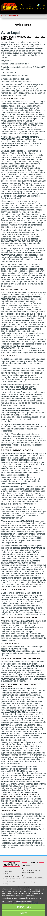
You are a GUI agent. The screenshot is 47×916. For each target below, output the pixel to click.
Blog (6, 884)
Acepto (23, 913)
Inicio (6, 869)
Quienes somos (10, 881)
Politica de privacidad (12, 876)
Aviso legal (8, 871)
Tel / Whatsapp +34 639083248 (32, 877)
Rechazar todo (23, 907)
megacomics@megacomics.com (33, 882)
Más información (8, 901)
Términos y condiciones (12, 879)
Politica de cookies (11, 874)
